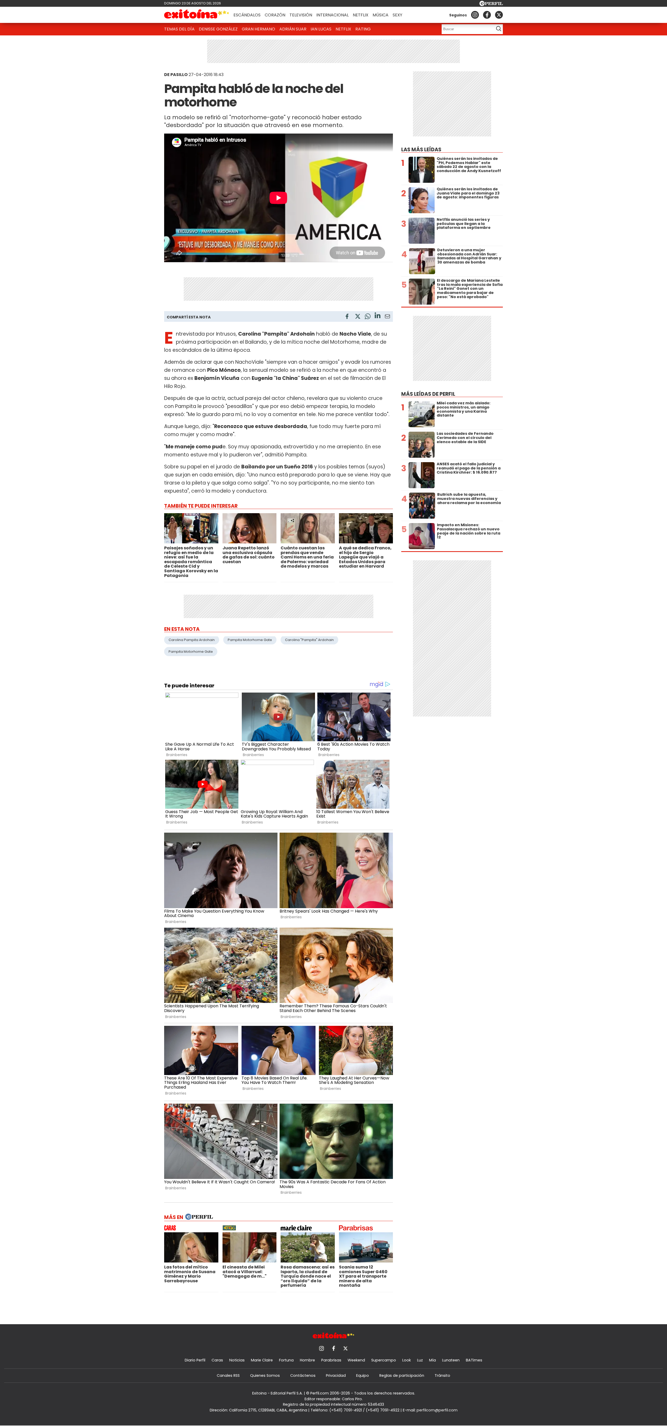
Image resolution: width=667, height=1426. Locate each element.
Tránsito (442, 1375)
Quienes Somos (265, 1375)
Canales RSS (228, 1375)
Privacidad (336, 1375)
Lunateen (451, 1360)
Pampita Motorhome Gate (250, 640)
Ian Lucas (321, 29)
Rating (363, 29)
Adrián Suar (292, 29)
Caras (217, 1360)
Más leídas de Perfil (428, 394)
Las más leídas (421, 149)
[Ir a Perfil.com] (491, 5)
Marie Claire (262, 1360)
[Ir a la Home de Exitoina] (196, 14)
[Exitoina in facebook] (487, 15)
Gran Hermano (258, 29)
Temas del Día (179, 29)
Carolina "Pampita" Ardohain (309, 640)
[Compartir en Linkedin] (377, 316)
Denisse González (218, 29)
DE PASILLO (176, 75)
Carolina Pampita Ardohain (192, 640)
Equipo (362, 1375)
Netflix (360, 15)
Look (406, 1360)
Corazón (275, 15)
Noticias (237, 1360)
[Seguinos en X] (499, 15)
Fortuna (286, 1360)
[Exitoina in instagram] (475, 15)
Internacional (332, 15)
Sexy (397, 15)
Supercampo (383, 1360)
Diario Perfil (195, 1360)
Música (380, 15)
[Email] (387, 317)
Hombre (307, 1360)
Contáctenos (303, 1375)
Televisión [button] (300, 15)
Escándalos (247, 15)
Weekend (356, 1360)
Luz (420, 1360)
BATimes (474, 1360)
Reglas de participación (401, 1375)
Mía (432, 1360)
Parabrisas (331, 1360)
